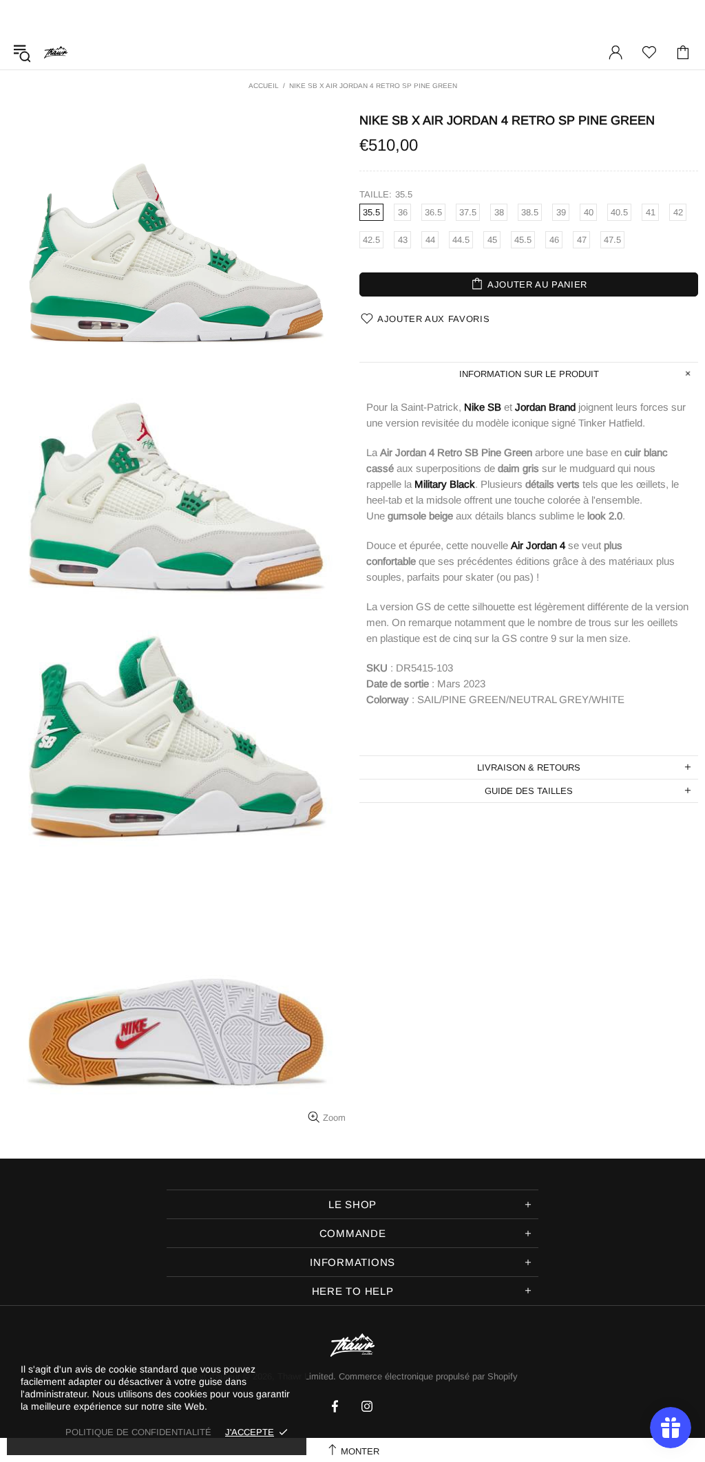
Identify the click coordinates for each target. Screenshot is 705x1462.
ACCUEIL (264, 85)
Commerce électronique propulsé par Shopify (428, 1376)
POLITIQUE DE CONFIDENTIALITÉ (138, 1432)
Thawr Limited (55, 52)
